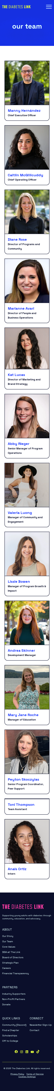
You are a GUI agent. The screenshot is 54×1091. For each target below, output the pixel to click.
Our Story (7, 936)
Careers (6, 968)
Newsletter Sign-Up (41, 1024)
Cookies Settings (27, 1076)
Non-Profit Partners (13, 999)
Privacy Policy (17, 1074)
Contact (34, 1030)
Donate (6, 1004)
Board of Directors (12, 957)
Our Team (7, 941)
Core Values (8, 946)
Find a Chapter (10, 1030)
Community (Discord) (14, 1024)
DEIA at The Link (11, 952)
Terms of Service (35, 1074)
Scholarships (9, 1035)
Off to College (10, 1040)
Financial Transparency (15, 973)
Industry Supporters (14, 993)
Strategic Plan (10, 962)
